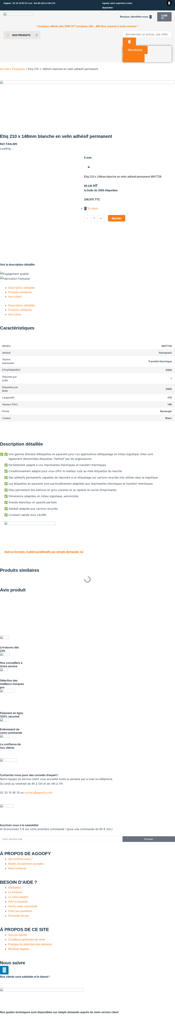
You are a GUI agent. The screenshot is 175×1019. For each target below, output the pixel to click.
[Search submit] (129, 42)
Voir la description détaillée (17, 264)
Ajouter (117, 218)
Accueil (4, 69)
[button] (136, 17)
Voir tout (133, 58)
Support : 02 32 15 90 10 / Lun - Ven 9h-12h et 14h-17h (29, 3)
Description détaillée (21, 287)
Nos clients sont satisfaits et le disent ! (25, 976)
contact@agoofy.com (38, 792)
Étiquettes (18, 69)
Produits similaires (20, 292)
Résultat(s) (135, 50)
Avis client (14, 296)
